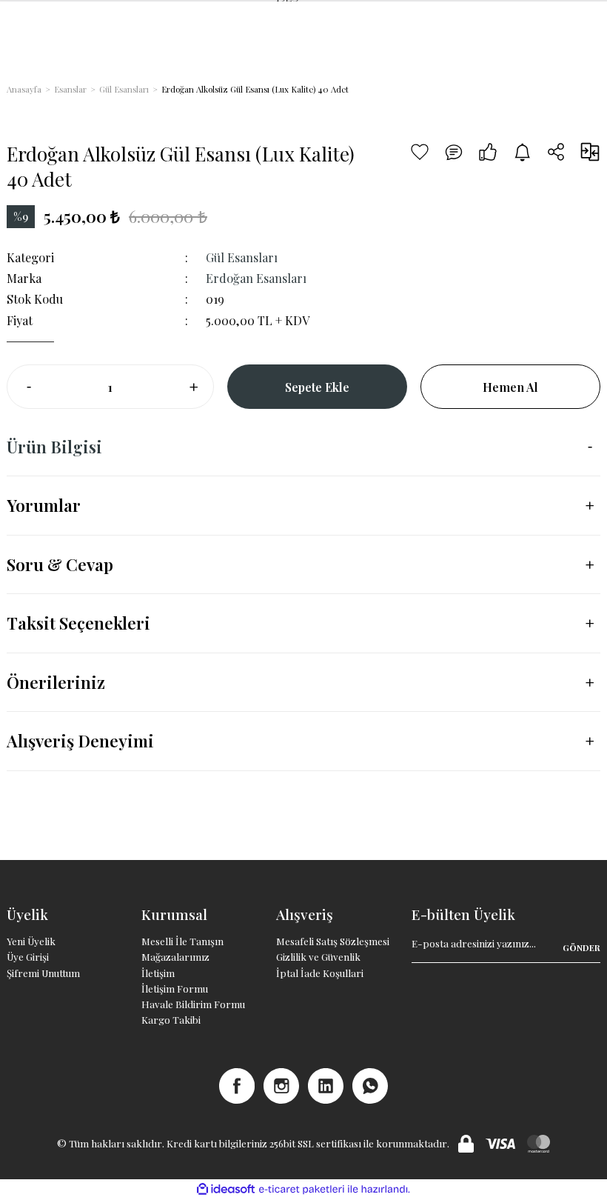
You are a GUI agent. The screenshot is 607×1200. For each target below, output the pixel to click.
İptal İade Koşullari (319, 973)
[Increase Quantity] (192, 386)
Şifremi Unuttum (43, 973)
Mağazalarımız (175, 956)
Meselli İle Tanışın (182, 941)
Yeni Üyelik (31, 941)
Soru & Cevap (60, 564)
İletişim (158, 973)
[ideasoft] (225, 1189)
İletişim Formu (174, 988)
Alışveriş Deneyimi (80, 741)
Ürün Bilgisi (54, 447)
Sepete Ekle (317, 387)
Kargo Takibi (171, 1019)
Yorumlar (44, 505)
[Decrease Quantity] (27, 386)
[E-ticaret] (301, 1189)
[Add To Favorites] (419, 151)
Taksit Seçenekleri (78, 623)
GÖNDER (581, 947)
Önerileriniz (56, 682)
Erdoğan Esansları (256, 278)
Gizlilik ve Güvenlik (318, 956)
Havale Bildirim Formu (193, 1004)
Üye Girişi (28, 956)
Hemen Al (510, 387)
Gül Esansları (242, 257)
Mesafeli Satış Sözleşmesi (332, 941)
